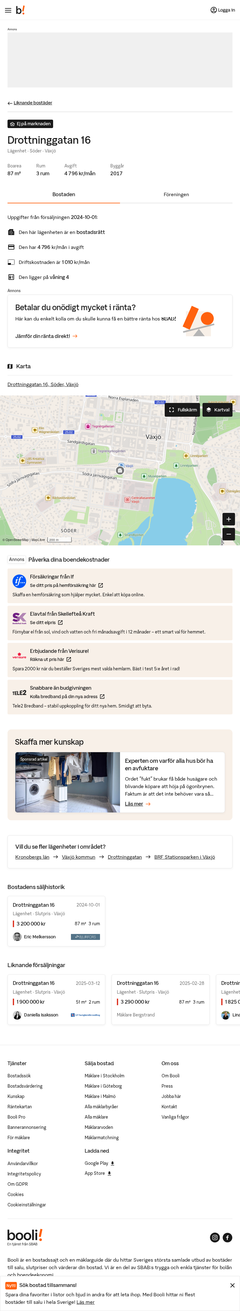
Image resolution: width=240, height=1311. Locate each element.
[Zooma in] (228, 519)
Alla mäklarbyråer (101, 1107)
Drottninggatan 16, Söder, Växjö (43, 384)
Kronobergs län (32, 857)
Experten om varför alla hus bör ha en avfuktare (169, 764)
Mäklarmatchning (102, 1137)
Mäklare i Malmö (100, 1096)
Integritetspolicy (24, 1174)
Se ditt (62, 622)
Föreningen (176, 194)
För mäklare (19, 1137)
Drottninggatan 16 (34, 983)
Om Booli (171, 1076)
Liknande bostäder (33, 103)
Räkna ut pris (59, 659)
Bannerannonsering (27, 1127)
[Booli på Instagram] (215, 1238)
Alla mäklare (96, 1117)
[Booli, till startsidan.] (20, 10)
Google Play (96, 1163)
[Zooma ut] (228, 534)
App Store (95, 1173)
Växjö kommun (78, 857)
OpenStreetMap (17, 540)
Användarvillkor (23, 1163)
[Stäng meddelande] (232, 1285)
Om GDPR (18, 1184)
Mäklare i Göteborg (103, 1086)
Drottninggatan (125, 857)
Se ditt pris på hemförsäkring (66, 585)
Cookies (16, 1194)
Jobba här (171, 1096)
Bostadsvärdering (25, 1086)
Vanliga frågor (175, 1117)
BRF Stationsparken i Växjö (184, 857)
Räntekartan (20, 1107)
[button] (120, 470)
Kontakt (169, 1107)
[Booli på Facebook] (227, 1238)
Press (167, 1086)
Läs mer (86, 1302)
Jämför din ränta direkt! (42, 336)
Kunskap (16, 1096)
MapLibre (38, 540)
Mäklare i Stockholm (104, 1076)
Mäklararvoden (99, 1127)
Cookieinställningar (27, 1205)
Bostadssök (19, 1076)
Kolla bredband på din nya (67, 696)
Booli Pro (16, 1117)
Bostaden (63, 194)
